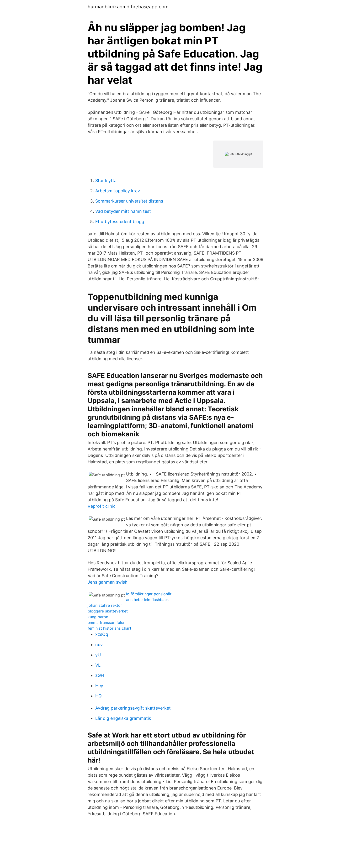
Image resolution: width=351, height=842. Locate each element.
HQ (98, 695)
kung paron (98, 616)
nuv (99, 644)
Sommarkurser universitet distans (129, 201)
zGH (99, 675)
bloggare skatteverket (108, 611)
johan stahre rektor (105, 605)
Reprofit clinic (102, 506)
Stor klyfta (106, 180)
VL (98, 665)
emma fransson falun (106, 622)
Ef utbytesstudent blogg (119, 221)
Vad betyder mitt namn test (123, 211)
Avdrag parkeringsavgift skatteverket (133, 708)
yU (98, 654)
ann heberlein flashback (147, 599)
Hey (99, 685)
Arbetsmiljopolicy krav (117, 190)
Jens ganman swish (108, 582)
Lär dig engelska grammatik (123, 718)
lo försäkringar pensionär (148, 593)
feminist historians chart (109, 628)
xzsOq (101, 634)
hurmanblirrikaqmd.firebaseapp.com (128, 6)
